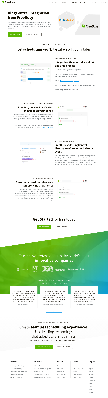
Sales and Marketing (16, 369)
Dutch (90, 383)
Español (91, 371)
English (91, 369)
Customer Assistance (16, 374)
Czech (90, 389)
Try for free (44, 227)
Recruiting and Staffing (17, 366)
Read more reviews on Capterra (54, 312)
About (74, 366)
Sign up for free (44, 347)
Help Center (60, 371)
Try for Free (93, 2)
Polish (90, 386)
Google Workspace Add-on (41, 374)
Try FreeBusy (15, 34)
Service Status (61, 377)
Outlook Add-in (38, 371)
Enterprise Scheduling (16, 377)
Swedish (91, 392)
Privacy (75, 371)
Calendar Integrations (40, 366)
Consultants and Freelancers (18, 371)
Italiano (91, 377)
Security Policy (77, 374)
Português (92, 380)
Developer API (61, 374)
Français (91, 374)
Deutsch (91, 366)
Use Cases (60, 369)
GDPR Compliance (78, 369)
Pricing (59, 366)
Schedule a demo (32, 34)
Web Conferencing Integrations (43, 369)
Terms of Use (77, 377)
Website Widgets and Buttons (42, 377)
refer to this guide (47, 127)
